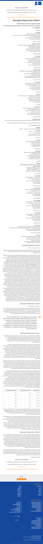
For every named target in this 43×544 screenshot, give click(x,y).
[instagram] (18, 479)
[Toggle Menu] (36, 3)
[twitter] (23, 479)
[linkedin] (20, 479)
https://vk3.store (21, 15)
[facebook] (25, 479)
